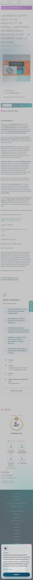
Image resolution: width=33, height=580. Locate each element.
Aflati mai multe (7, 569)
